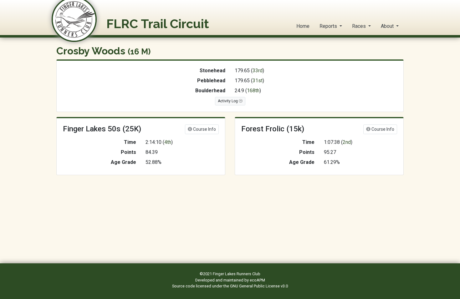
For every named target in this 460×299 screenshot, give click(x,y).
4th (167, 142)
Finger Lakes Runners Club (236, 273)
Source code (184, 286)
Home (302, 26)
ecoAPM (257, 280)
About (388, 26)
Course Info (204, 129)
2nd (347, 142)
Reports (328, 26)
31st (258, 81)
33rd (258, 70)
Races (359, 26)
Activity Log (228, 101)
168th (253, 91)
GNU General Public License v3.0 (259, 286)
